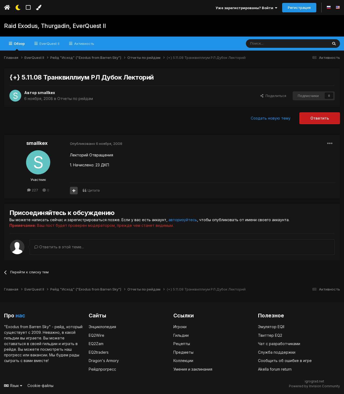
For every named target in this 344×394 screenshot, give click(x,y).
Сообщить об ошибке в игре (285, 360)
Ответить (319, 118)
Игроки (180, 326)
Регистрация (299, 7)
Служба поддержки (276, 352)
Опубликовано (96, 143)
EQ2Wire (96, 335)
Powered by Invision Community (314, 386)
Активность (83, 43)
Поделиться (274, 96)
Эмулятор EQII (271, 326)
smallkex (46, 92)
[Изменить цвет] (38, 7)
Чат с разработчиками (279, 343)
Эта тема (313, 43)
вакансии (38, 355)
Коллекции (183, 360)
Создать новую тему (271, 118)
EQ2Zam (96, 343)
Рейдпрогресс (102, 369)
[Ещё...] (330, 143)
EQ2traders (99, 352)
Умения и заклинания (192, 369)
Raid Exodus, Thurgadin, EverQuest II (55, 25)
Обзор (19, 43)
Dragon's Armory (104, 360)
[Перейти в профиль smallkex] (15, 96)
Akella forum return (275, 369)
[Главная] (7, 7)
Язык (14, 385)
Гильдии (181, 335)
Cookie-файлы (40, 385)
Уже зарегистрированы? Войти (245, 8)
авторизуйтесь (183, 219)
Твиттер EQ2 (270, 335)
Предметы (183, 352)
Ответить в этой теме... (61, 247)
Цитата (94, 190)
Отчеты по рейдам (75, 98)
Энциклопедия (102, 326)
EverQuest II (48, 43)
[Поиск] (334, 43)
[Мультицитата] (74, 190)
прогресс (13, 355)
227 (34, 190)
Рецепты (181, 343)
